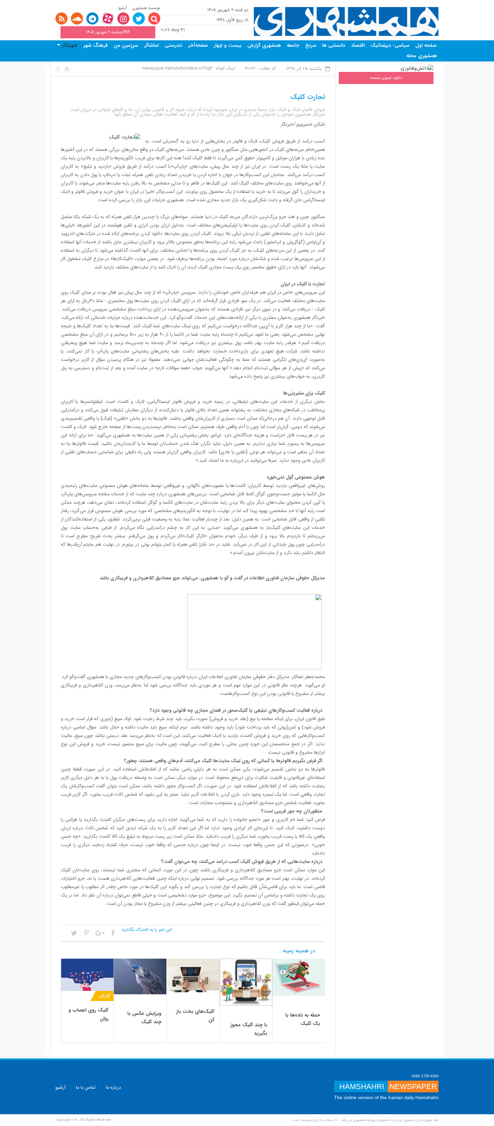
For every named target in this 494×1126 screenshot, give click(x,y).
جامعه (293, 45)
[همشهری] (346, 21)
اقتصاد (358, 45)
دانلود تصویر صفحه (386, 78)
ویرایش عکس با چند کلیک (144, 1017)
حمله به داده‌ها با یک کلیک (302, 1019)
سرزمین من (126, 45)
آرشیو (122, 8)
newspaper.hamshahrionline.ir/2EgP (177, 68)
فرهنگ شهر (95, 45)
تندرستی (173, 45)
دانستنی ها (333, 45)
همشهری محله (421, 56)
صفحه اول (426, 45)
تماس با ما (85, 1087)
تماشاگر (151, 45)
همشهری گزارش (264, 45)
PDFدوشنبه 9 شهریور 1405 (108, 32)
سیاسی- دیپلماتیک (389, 45)
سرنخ (310, 45)
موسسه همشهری (146, 8)
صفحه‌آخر (198, 45)
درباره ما (113, 1087)
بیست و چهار (227, 45)
